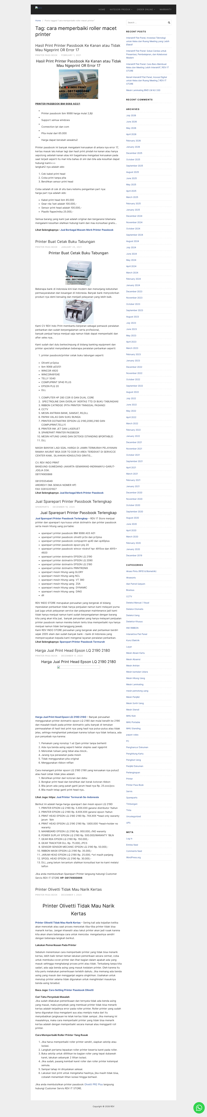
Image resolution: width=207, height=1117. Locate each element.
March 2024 (132, 272)
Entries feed (132, 844)
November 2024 (134, 222)
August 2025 (132, 172)
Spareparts (42, 507)
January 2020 (133, 549)
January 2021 (133, 486)
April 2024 (131, 266)
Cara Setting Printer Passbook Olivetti (71, 990)
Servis (129, 791)
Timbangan (131, 804)
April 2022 (131, 417)
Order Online (145, 9)
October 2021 (133, 455)
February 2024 (133, 279)
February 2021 (133, 480)
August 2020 (132, 517)
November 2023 (134, 297)
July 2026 (131, 115)
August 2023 (132, 316)
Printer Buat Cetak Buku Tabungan (65, 241)
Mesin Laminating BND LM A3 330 (143, 90)
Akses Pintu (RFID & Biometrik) (141, 571)
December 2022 (134, 367)
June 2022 (131, 404)
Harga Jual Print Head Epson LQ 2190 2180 (72, 650)
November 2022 (134, 373)
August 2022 (132, 392)
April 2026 (131, 134)
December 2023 (134, 291)
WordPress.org (133, 857)
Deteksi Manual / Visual (137, 602)
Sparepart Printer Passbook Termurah (82, 641)
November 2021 (134, 448)
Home (102, 9)
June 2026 (131, 121)
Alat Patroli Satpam (135, 583)
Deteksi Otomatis (134, 609)
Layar (129, 646)
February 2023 (133, 354)
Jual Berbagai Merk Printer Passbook (82, 492)
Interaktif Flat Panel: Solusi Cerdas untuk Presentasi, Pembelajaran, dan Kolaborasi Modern (146, 54)
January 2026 (133, 147)
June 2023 (131, 329)
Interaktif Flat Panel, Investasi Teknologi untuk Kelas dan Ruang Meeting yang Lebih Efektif (147, 41)
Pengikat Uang (133, 760)
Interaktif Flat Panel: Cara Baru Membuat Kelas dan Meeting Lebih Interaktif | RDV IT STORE (147, 67)
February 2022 (133, 429)
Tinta (128, 810)
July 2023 (131, 323)
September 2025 (134, 165)
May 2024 (131, 260)
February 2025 (133, 203)
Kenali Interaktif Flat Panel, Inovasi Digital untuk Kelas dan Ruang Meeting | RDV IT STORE (146, 80)
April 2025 (131, 191)
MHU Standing (133, 728)
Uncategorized (133, 816)
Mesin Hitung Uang (135, 678)
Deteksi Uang (133, 615)
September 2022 (134, 385)
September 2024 (134, 234)
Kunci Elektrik (133, 640)
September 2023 (134, 310)
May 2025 (131, 184)
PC (127, 741)
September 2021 (134, 461)
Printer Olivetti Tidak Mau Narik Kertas (68, 889)
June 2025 (131, 178)
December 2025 (134, 153)
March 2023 (132, 348)
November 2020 (134, 499)
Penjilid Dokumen (134, 766)
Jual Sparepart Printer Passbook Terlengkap (73, 501)
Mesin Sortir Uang (135, 703)
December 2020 (134, 492)
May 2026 (131, 128)
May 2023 (131, 335)
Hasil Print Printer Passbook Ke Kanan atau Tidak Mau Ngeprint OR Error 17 (77, 47)
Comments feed (134, 851)
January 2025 (133, 209)
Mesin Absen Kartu (135, 653)
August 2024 (132, 241)
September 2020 (134, 511)
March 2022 (132, 423)
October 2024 (133, 228)
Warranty (166, 9)
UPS (128, 822)
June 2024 (131, 253)
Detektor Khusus (134, 621)
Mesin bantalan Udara (137, 671)
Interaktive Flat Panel (136, 634)
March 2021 (132, 473)
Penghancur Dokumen (137, 747)
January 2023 (133, 360)
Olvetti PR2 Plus (93, 1084)
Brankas (130, 590)
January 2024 (133, 285)
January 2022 (133, 436)
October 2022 (133, 379)
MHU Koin (131, 715)
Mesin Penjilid (133, 697)
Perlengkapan (133, 772)
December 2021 (134, 442)
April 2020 (131, 530)
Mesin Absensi (133, 659)
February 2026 (133, 140)
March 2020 (132, 536)
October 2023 (133, 304)
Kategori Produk (120, 9)
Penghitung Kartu (135, 753)
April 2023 (131, 341)
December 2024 (134, 216)
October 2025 (133, 159)
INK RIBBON (132, 628)
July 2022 (131, 398)
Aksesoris (131, 577)
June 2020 (131, 524)
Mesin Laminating (135, 684)
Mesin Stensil (132, 709)
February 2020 (133, 543)
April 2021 (131, 467)
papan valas (132, 734)
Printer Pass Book (46, 55)
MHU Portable (133, 722)
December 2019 (134, 555)
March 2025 (132, 197)
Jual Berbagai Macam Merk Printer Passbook (86, 229)
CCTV (129, 596)
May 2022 (131, 410)
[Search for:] (149, 22)
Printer (129, 778)
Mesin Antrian (133, 665)
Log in (129, 838)
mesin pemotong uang (137, 690)
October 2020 (133, 505)
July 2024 (131, 247)
